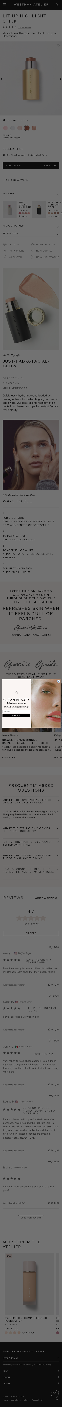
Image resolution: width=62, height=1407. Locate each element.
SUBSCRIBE (16, 715)
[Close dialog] (58, 681)
